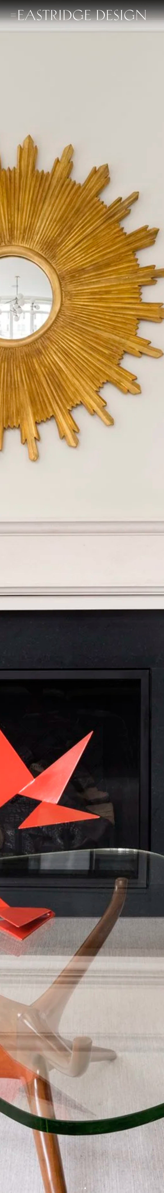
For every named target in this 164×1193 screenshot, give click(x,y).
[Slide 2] (82, 1188)
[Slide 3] (85, 1188)
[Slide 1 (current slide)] (79, 1188)
